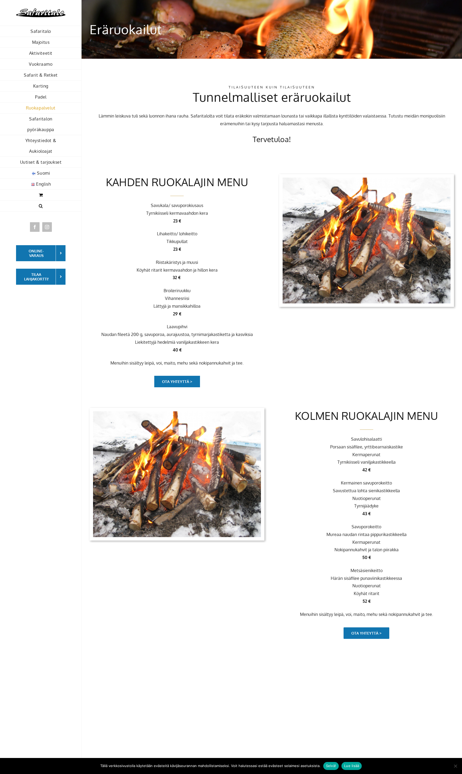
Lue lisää (351, 766)
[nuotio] (367, 179)
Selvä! (331, 766)
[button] (41, 206)
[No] (455, 766)
